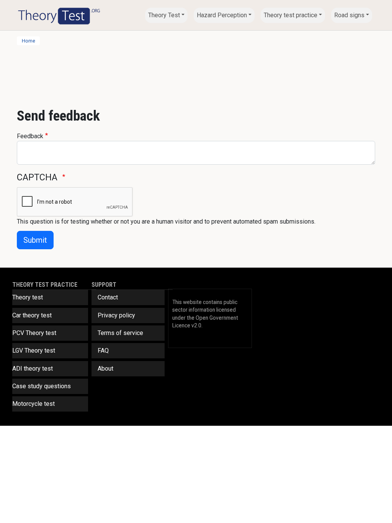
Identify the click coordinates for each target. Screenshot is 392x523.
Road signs (349, 15)
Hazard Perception (222, 15)
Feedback (30, 136)
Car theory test (32, 315)
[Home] (59, 15)
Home (28, 41)
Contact (108, 297)
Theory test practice (290, 15)
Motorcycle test (33, 403)
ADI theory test (32, 368)
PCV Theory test (34, 333)
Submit (35, 240)
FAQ (103, 350)
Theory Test (164, 15)
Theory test (27, 297)
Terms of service (120, 333)
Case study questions (41, 386)
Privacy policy (116, 315)
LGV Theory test (33, 350)
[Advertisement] (196, 73)
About (105, 368)
